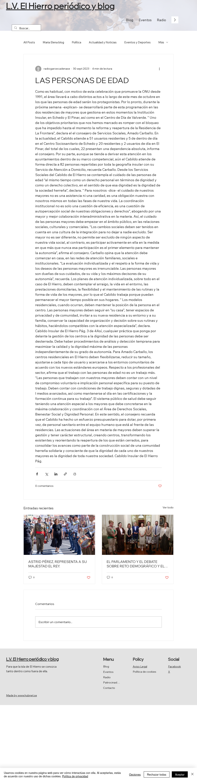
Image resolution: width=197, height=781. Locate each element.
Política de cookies (144, 671)
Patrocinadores (111, 682)
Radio (107, 677)
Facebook (174, 666)
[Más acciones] (159, 69)
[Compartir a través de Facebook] (37, 474)
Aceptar (179, 774)
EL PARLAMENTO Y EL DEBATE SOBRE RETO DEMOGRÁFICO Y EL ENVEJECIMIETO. (135, 563)
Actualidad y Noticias (103, 42)
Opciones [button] (135, 774)
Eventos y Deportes (137, 42)
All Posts (29, 42)
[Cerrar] (192, 774)
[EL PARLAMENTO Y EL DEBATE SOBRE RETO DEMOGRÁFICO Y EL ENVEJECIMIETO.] (137, 535)
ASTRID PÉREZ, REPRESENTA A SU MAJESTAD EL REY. (57, 563)
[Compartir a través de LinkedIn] (56, 474)
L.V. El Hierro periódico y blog (60, 6)
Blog (106, 666)
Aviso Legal (140, 666)
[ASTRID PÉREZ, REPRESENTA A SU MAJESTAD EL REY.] (59, 535)
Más (161, 42)
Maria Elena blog (53, 42)
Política (76, 42)
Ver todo (168, 507)
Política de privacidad (75, 776)
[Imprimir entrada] (75, 474)
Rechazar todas (156, 774)
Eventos (108, 672)
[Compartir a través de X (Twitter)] (46, 474)
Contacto (109, 688)
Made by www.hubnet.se (21, 695)
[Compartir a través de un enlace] (65, 474)
